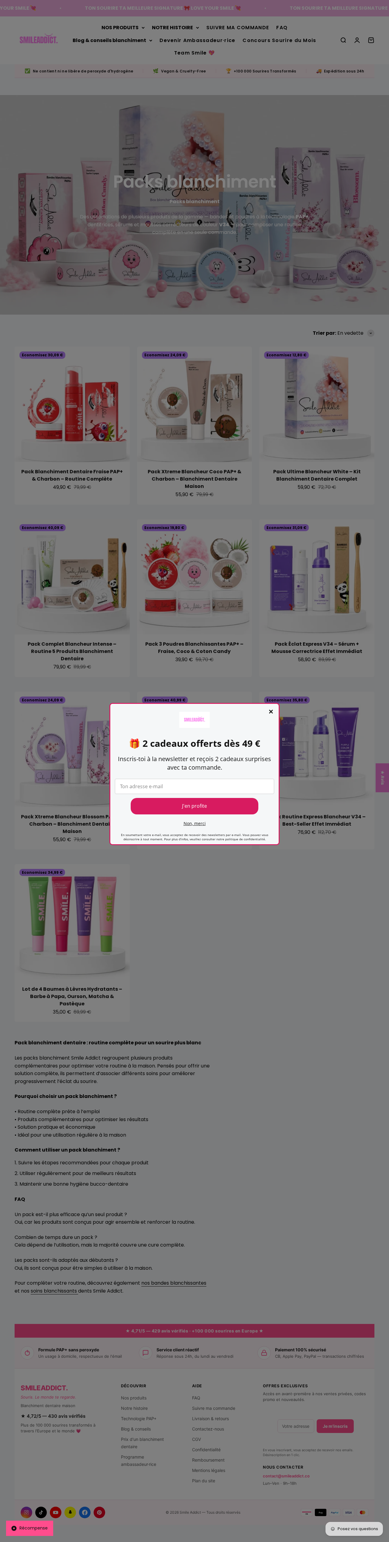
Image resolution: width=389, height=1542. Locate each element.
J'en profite (194, 806)
